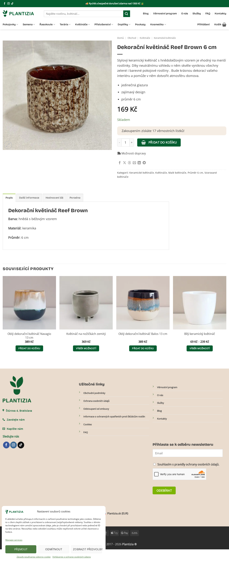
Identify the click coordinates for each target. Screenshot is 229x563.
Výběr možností (86, 348)
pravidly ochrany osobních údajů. (196, 464)
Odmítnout (53, 549)
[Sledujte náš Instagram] (8, 3)
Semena (28, 24)
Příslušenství (102, 24)
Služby (197, 13)
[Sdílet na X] (124, 163)
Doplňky (123, 24)
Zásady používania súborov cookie (34, 556)
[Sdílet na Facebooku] (119, 163)
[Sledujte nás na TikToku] (12, 3)
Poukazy (140, 24)
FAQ (207, 13)
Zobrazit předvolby (87, 549)
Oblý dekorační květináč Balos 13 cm (142, 334)
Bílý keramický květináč (199, 334)
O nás (184, 13)
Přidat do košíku (162, 142)
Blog (146, 13)
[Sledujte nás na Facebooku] (4, 3)
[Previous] (3, 317)
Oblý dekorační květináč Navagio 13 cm (29, 336)
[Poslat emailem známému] (134, 163)
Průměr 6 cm (195, 172)
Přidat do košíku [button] (29, 348)
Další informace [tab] (29, 197)
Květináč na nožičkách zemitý (86, 334)
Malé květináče (177, 172)
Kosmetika (157, 24)
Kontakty (220, 13)
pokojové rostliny (156, 70)
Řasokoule (46, 24)
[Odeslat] (126, 13)
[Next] (226, 317)
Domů (120, 37)
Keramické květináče (165, 37)
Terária (64, 24)
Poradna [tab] (75, 197)
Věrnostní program (165, 13)
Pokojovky (9, 24)
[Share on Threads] (129, 163)
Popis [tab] (9, 197)
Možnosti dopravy (133, 153)
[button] (220, 25)
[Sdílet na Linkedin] (139, 163)
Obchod (132, 37)
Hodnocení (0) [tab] (54, 197)
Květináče (81, 24)
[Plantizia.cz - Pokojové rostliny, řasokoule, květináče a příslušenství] (20, 13)
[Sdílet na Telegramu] (144, 163)
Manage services (13, 539)
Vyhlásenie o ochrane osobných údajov (71, 556)
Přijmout (21, 549)
